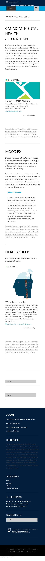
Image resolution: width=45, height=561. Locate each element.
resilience (16, 137)
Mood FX (13, 151)
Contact (9, 483)
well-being (24, 137)
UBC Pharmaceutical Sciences (16, 427)
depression (34, 229)
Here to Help (17, 252)
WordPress (31, 549)
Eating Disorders (10, 232)
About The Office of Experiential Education (20, 419)
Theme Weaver (30, 551)
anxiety (27, 229)
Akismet (13, 557)
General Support (17, 129)
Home (8, 480)
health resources (22, 232)
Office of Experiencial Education (17, 504)
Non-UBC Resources (31, 129)
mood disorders (18, 234)
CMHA (21, 134)
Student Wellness (11, 131)
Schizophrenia (29, 234)
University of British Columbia (16, 506)
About (8, 486)
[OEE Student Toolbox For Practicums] (22, 3)
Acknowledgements (12, 431)
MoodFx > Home (14, 192)
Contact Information (13, 423)
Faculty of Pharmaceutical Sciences (18, 501)
